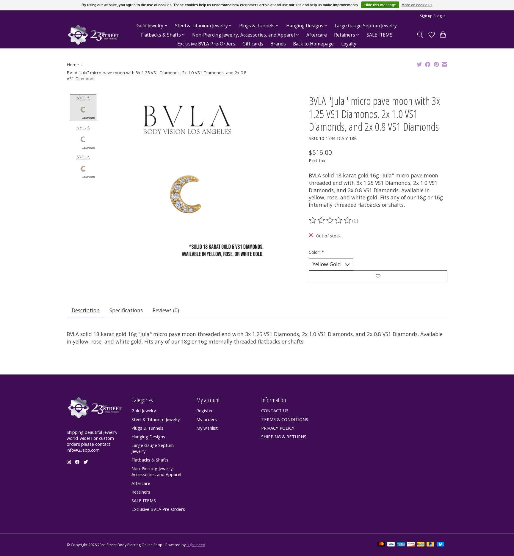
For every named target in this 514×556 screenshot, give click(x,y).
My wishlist (207, 428)
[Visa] (391, 545)
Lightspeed (196, 544)
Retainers (140, 492)
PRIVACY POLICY (277, 428)
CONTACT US (275, 410)
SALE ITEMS (379, 35)
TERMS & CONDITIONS (284, 419)
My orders (206, 419)
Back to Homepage (313, 44)
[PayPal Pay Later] (430, 545)
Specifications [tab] (126, 310)
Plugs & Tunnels (147, 428)
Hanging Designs (148, 437)
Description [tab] (86, 310)
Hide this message (380, 5)
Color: (316, 252)
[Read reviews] (330, 220)
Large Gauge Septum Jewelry (366, 26)
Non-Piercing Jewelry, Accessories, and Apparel (156, 471)
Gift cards (252, 44)
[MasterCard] (381, 545)
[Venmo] (440, 545)
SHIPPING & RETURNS (283, 437)
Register (204, 410)
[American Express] (401, 545)
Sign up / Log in (433, 15)
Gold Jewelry (143, 410)
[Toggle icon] (420, 34)
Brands (278, 44)
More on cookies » (417, 5)
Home (73, 64)
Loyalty (348, 44)
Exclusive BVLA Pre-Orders (206, 44)
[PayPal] (420, 545)
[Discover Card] (411, 545)
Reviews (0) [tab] (166, 310)
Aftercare (316, 35)
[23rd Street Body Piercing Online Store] (94, 35)
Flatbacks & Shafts (149, 460)
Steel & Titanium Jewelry (155, 419)
